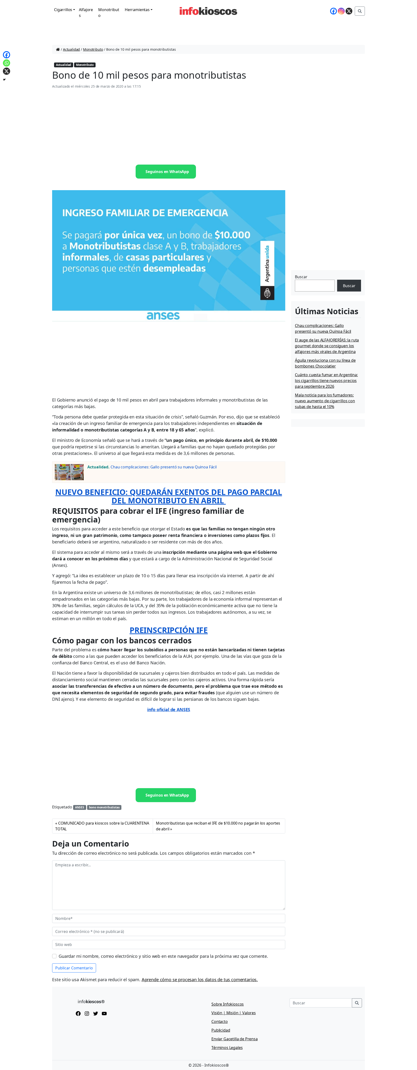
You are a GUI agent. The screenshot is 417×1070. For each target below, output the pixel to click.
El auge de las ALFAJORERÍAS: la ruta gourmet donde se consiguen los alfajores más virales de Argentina (327, 345)
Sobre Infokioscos (227, 1004)
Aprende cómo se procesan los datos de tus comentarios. (200, 979)
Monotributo (108, 12)
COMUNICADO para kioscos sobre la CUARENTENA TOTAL (102, 826)
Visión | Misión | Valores (233, 1012)
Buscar (301, 276)
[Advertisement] (168, 127)
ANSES (79, 807)
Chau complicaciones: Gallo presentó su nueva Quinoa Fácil (164, 467)
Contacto (219, 1021)
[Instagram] (341, 11)
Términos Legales (227, 1047)
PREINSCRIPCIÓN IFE (169, 630)
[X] (349, 11)
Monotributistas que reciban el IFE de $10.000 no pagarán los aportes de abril (218, 826)
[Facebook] (333, 11)
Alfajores (86, 12)
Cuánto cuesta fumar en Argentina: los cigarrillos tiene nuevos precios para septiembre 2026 (326, 380)
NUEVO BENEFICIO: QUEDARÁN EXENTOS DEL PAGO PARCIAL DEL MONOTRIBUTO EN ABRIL (168, 496)
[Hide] (4, 80)
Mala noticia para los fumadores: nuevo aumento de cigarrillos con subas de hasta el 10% (325, 400)
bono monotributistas (104, 807)
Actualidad (71, 49)
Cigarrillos (63, 9)
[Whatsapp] (6, 63)
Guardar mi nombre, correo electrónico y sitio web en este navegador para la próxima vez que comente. (163, 956)
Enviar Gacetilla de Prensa (234, 1039)
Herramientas (137, 9)
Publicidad (220, 1030)
